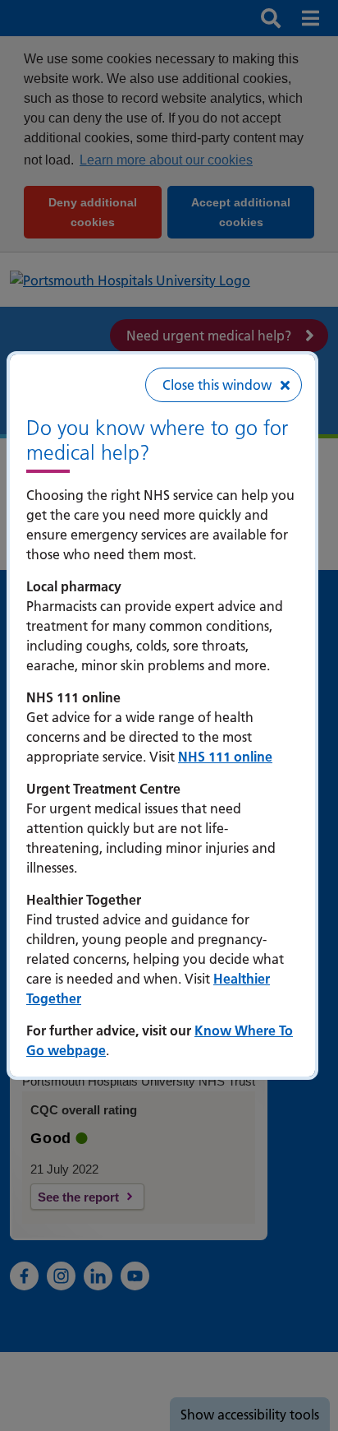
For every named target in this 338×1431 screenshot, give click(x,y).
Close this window (217, 385)
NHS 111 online (225, 756)
